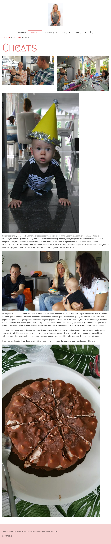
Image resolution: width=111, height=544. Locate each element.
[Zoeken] (91, 32)
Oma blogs (17, 38)
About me (6, 38)
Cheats (26, 38)
